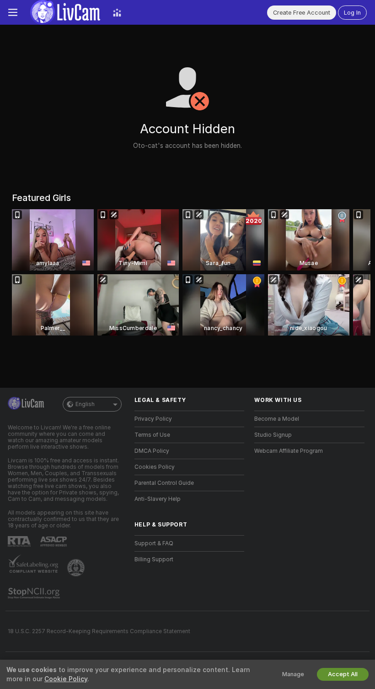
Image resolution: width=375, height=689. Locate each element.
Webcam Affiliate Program (288, 451)
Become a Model (276, 419)
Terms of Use (152, 435)
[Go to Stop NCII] (35, 593)
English (85, 404)
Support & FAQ (153, 543)
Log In (352, 12)
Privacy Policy (153, 419)
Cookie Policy (65, 679)
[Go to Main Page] (65, 12)
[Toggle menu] (13, 12)
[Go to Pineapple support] (76, 567)
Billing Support (153, 559)
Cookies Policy (154, 467)
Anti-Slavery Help (157, 499)
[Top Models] (117, 12)
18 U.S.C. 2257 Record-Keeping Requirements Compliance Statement (99, 631)
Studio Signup (273, 435)
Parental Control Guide (164, 483)
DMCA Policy (151, 451)
